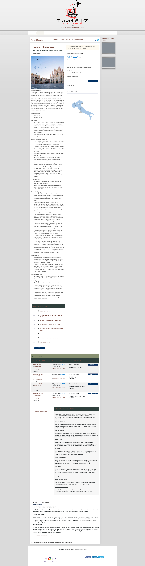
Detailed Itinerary (39, 347)
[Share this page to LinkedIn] (95, 557)
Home (40, 32)
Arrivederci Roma (45, 342)
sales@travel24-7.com (78, 27)
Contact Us (93, 81)
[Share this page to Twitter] (98, 40)
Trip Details (37, 40)
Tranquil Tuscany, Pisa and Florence (50, 324)
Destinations (82, 32)
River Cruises (60, 32)
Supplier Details (77, 39)
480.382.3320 (66, 27)
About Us (104, 32)
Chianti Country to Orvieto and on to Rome (51, 334)
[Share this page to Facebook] (95, 40)
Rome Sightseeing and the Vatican (49, 338)
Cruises (49, 32)
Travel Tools (93, 32)
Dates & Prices (65, 39)
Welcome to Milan (45, 311)
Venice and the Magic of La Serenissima (50, 320)
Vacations (70, 32)
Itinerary (55, 39)
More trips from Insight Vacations (43, 535)
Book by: (71, 367)
